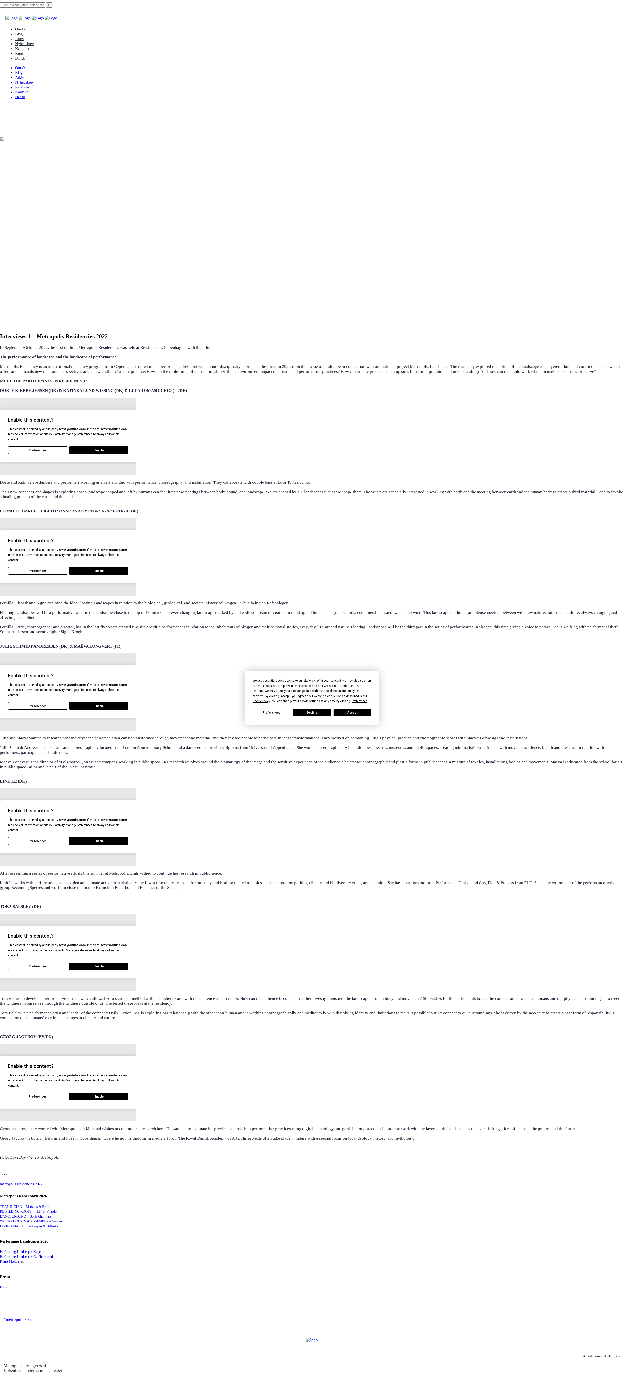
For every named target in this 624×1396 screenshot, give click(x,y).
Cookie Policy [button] (261, 701)
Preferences (271, 712)
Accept (352, 712)
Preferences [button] (359, 701)
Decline (312, 712)
